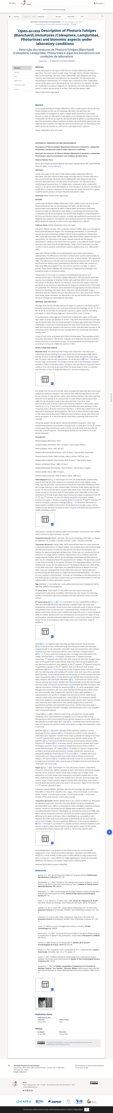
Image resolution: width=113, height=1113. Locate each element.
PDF (82, 17)
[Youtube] (32, 1091)
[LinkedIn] (27, 1091)
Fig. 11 (78, 753)
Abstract (17, 68)
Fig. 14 (75, 687)
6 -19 (59, 602)
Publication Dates (19, 85)
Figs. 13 (40, 654)
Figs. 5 (52, 602)
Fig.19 (56, 677)
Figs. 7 (45, 768)
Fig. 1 (52, 480)
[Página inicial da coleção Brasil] (14, 1086)
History (16, 89)
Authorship (43, 61)
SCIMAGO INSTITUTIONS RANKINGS (62, 61)
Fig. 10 (68, 748)
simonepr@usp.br (54, 166)
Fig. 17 (53, 657)
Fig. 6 (39, 646)
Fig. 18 (71, 722)
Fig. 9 (56, 743)
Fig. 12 (62, 733)
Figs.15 (49, 669)
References (18, 81)
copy (73, 24)
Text (15, 76)
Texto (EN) (70, 17)
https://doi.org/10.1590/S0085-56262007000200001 (52, 24)
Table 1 (63, 357)
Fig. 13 (44, 644)
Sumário (16, 17)
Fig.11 (57, 759)
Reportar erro (111, 397)
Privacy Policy (78, 1109)
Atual (34, 17)
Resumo (58, 17)
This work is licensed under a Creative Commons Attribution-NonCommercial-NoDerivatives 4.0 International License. (69, 1043)
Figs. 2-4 (73, 502)
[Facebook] (30, 1091)
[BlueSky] (23, 1091)
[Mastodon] (25, 1091)
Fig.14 (78, 697)
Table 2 (40, 824)
